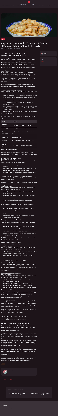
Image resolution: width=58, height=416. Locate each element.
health (28, 5)
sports (43, 5)
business (13, 5)
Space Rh (4, 405)
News (37, 5)
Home (3, 5)
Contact (45, 408)
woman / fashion (53, 5)
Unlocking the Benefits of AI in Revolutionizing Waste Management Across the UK (40, 394)
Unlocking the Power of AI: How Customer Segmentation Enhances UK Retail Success (17, 394)
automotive (7, 5)
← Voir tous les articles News (7, 379)
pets (40, 5)
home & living (32, 5)
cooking (17, 5)
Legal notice (46, 406)
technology (48, 5)
